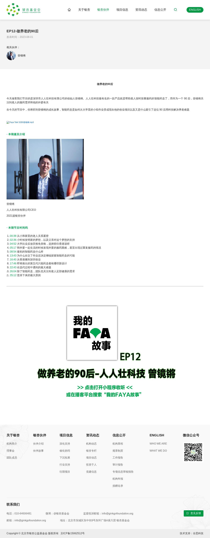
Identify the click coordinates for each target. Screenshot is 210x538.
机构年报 (118, 478)
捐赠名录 (118, 485)
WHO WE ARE (158, 443)
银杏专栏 (91, 450)
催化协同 (65, 450)
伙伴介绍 (38, 443)
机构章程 (118, 443)
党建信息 (91, 471)
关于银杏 (84, 9)
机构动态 (91, 443)
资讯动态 (141, 9)
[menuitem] (84, 10)
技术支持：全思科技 (191, 533)
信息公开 (160, 9)
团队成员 (12, 457)
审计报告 (118, 464)
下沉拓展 (65, 457)
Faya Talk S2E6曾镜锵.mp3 (22, 122)
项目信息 (122, 9)
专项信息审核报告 (123, 471)
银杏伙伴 (103, 9)
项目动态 (91, 457)
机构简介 (12, 443)
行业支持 (65, 464)
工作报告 (118, 457)
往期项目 (65, 471)
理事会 (10, 450)
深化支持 (65, 443)
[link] (69, 10)
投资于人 (91, 464)
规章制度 (118, 450)
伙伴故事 (38, 450)
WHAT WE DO (158, 450)
